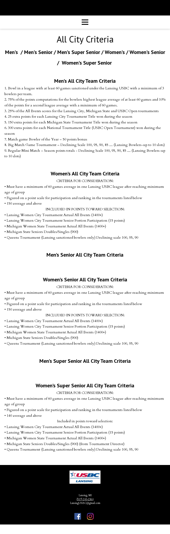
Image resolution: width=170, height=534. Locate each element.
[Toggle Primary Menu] (85, 22)
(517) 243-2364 (85, 499)
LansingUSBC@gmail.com (85, 503)
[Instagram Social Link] (90, 517)
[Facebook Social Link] (77, 517)
